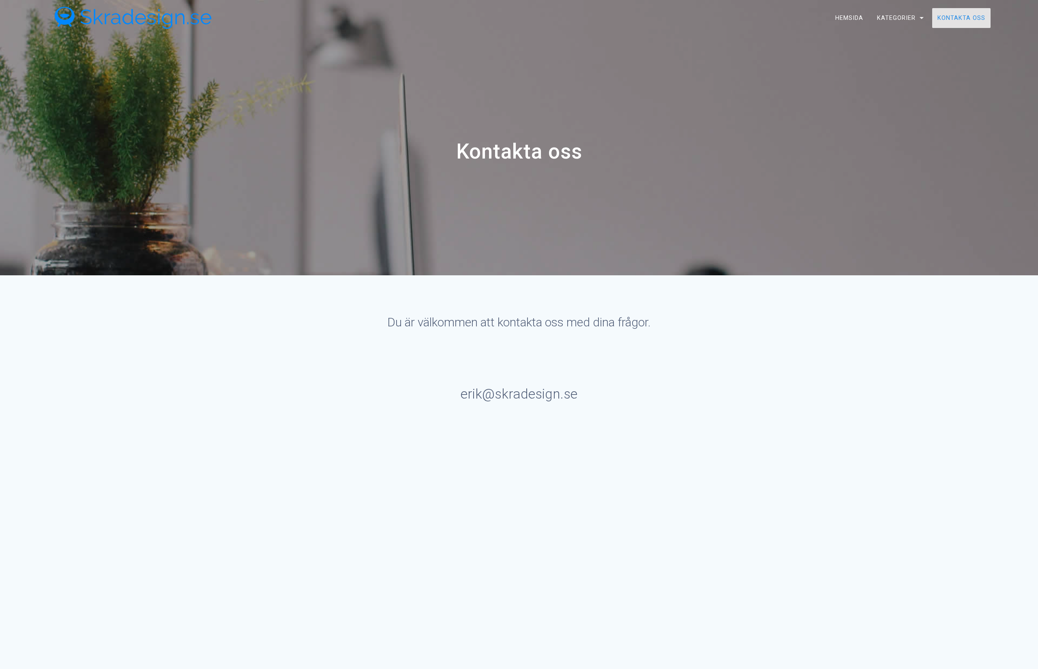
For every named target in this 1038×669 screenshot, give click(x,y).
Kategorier (896, 18)
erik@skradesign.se (519, 394)
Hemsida (849, 18)
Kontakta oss (961, 18)
